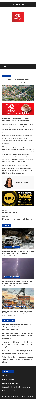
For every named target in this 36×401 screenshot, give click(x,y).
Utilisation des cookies (9, 391)
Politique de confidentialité (10, 383)
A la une (6, 246)
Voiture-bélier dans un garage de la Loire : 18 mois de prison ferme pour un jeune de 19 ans (17, 359)
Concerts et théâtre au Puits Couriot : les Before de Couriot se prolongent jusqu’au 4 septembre (18, 298)
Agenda (15, 306)
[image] (18, 109)
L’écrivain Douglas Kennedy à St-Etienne (17, 218)
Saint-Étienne (22, 306)
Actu (4, 76)
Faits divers (16, 246)
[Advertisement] (18, 43)
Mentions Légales (8, 379)
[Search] (31, 66)
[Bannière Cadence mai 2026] (18, 198)
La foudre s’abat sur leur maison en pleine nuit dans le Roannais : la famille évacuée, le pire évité (18, 268)
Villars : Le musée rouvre (11, 211)
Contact (5, 375)
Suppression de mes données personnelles (16, 387)
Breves (8, 76)
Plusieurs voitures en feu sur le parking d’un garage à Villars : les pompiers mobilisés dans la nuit (18, 238)
